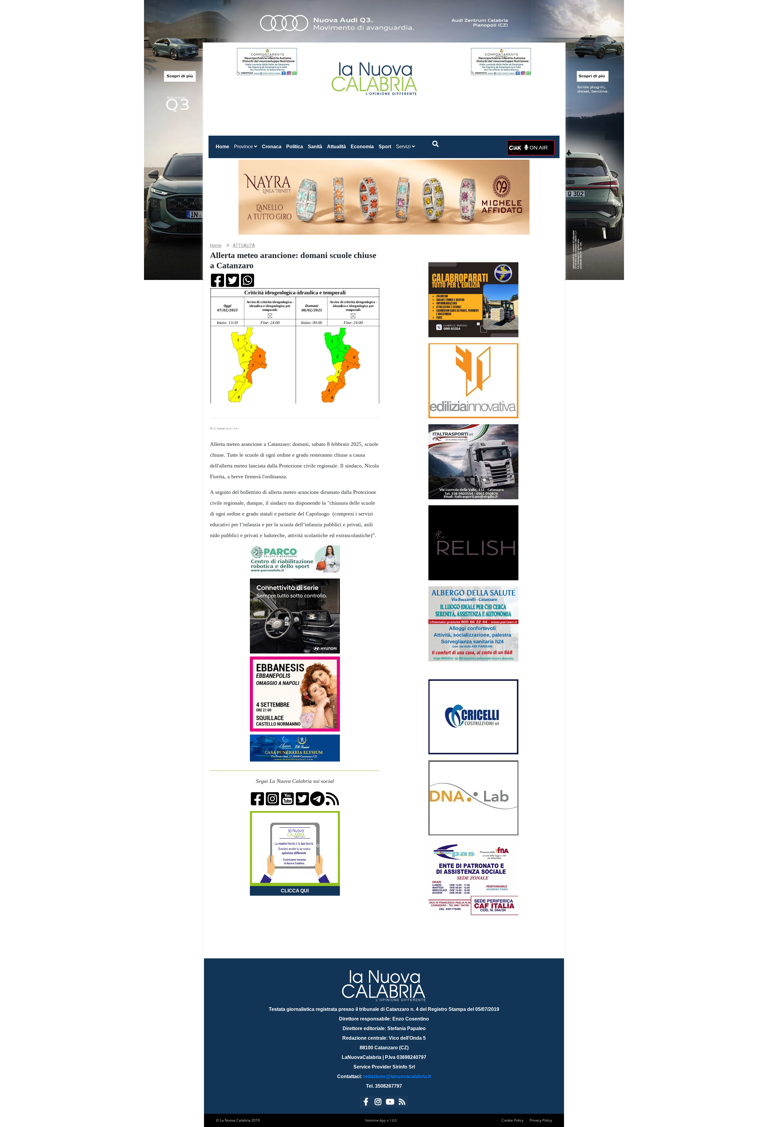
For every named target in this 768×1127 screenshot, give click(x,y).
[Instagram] (378, 1102)
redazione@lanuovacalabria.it (397, 1076)
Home (224, 146)
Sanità (315, 146)
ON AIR (538, 148)
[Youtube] (390, 1102)
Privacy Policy (541, 1120)
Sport (385, 146)
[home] (375, 76)
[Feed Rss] (402, 1102)
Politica (294, 146)
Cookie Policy (513, 1120)
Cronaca (271, 146)
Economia (362, 146)
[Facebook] (366, 1102)
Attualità (336, 146)
